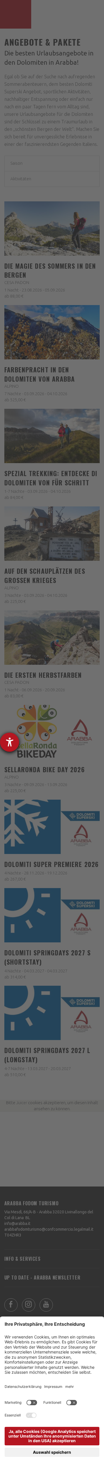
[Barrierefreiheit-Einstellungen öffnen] (9, 742)
